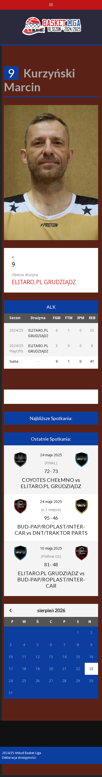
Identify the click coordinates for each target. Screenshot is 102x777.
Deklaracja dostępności (19, 758)
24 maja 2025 (51, 455)
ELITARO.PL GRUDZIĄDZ (44, 282)
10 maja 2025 (51, 548)
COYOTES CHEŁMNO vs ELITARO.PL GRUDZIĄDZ (51, 483)
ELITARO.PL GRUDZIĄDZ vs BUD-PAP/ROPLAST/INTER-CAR (51, 579)
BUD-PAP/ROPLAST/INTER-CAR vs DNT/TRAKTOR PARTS (51, 529)
